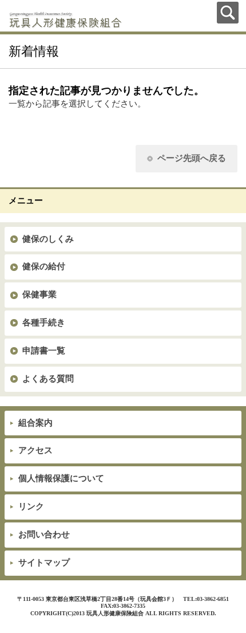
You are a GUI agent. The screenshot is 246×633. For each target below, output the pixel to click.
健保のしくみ (48, 238)
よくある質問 (48, 378)
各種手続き (43, 322)
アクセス (35, 450)
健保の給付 (43, 266)
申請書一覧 (43, 350)
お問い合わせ (44, 534)
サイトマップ (44, 562)
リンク (31, 506)
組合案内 (35, 422)
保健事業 (39, 294)
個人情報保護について (61, 478)
